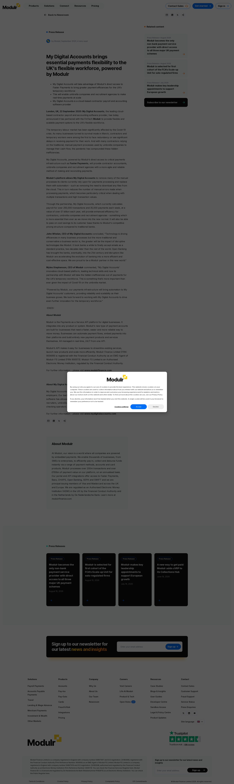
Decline (156, 407)
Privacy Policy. (157, 395)
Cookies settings (122, 407)
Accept (138, 407)
